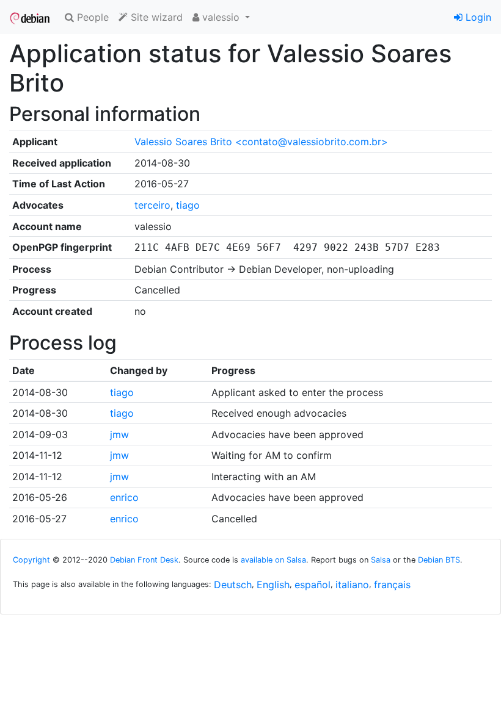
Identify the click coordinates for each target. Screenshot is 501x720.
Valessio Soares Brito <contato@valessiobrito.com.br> (261, 141)
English (273, 584)
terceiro (152, 205)
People (91, 17)
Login (477, 17)
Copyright (31, 559)
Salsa (380, 559)
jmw (119, 434)
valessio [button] (221, 17)
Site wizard (155, 17)
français (392, 584)
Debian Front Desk (144, 559)
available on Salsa (273, 559)
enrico (124, 497)
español (312, 584)
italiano (352, 584)
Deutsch (233, 584)
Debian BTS (439, 559)
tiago (188, 205)
